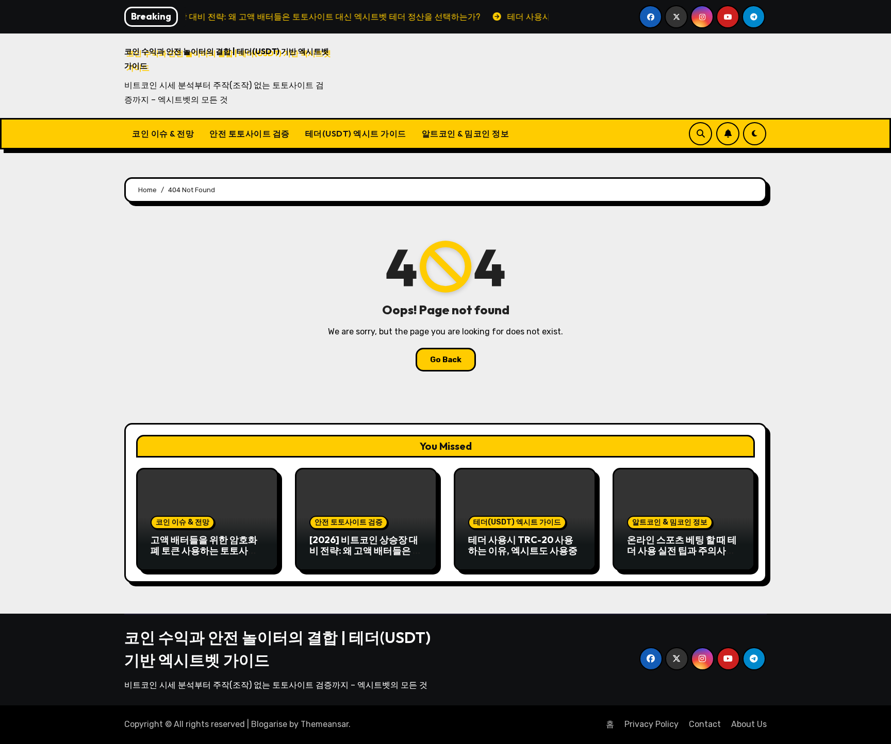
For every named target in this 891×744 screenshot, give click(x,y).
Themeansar (325, 724)
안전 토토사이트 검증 (249, 133)
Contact (705, 724)
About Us (749, 724)
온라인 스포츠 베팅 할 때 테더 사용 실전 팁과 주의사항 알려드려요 (682, 551)
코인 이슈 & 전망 (163, 133)
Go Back (445, 359)
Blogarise (269, 724)
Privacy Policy (651, 724)
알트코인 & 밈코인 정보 (465, 133)
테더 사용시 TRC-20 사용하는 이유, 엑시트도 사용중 (523, 545)
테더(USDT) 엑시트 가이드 (355, 133)
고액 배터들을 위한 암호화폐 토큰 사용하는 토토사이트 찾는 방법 (204, 551)
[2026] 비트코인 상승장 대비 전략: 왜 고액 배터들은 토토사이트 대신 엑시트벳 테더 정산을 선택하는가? (365, 556)
